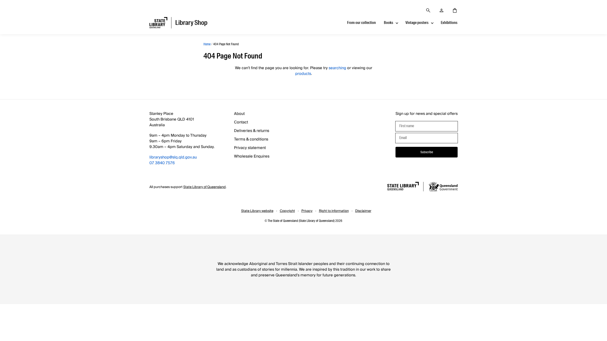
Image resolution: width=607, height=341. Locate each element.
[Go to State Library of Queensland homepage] (403, 187)
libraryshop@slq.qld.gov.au (173, 157)
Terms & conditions (251, 139)
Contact (241, 122)
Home (207, 44)
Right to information (334, 211)
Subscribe (426, 152)
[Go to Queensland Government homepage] (443, 187)
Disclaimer (363, 211)
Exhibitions (449, 22)
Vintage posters (416, 22)
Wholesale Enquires (251, 156)
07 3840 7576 (162, 163)
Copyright (287, 211)
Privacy (307, 211)
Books (388, 22)
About (239, 113)
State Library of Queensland (204, 187)
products (303, 73)
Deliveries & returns (251, 130)
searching (337, 68)
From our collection (361, 22)
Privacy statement (250, 147)
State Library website (257, 211)
